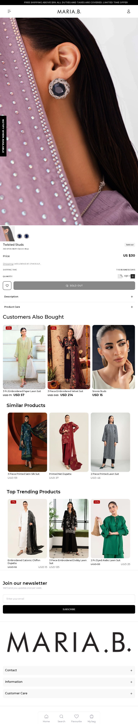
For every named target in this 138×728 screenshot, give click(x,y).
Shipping (8, 263)
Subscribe (69, 609)
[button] (9, 11)
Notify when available (3, 136)
